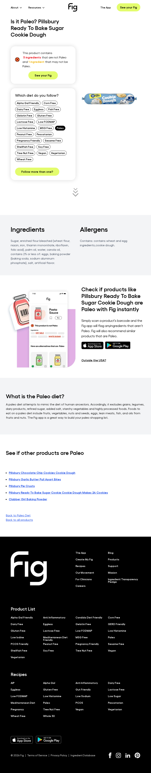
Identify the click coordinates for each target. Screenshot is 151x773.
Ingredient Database (83, 755)
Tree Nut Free (25, 152)
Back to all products (19, 519)
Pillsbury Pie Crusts (22, 486)
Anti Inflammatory (54, 617)
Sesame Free (53, 140)
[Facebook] (110, 755)
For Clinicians (84, 579)
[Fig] (72, 7)
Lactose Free (25, 121)
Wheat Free (24, 159)
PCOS (79, 702)
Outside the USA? (93, 360)
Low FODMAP (46, 121)
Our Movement (85, 572)
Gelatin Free (24, 115)
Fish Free (53, 109)
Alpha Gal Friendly (28, 102)
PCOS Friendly (19, 644)
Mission (112, 572)
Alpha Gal (49, 682)
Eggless (38, 109)
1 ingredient (36, 61)
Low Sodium (83, 696)
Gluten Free (44, 115)
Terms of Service (37, 755)
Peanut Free (24, 134)
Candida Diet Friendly (89, 617)
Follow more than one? (37, 171)
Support (113, 566)
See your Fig (128, 7)
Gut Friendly (83, 689)
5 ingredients (32, 57)
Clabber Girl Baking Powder (28, 499)
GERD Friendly (116, 624)
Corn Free (50, 102)
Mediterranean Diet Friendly (55, 638)
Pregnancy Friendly (28, 140)
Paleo (60, 127)
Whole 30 (49, 716)
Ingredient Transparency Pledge (123, 580)
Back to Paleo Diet (18, 515)
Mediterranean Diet (23, 702)
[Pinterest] (137, 755)
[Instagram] (118, 755)
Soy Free (43, 146)
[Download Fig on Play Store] (48, 740)
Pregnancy (17, 709)
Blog (110, 552)
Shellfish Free (25, 146)
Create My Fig (84, 559)
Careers (80, 585)
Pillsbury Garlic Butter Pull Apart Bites (35, 479)
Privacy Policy (59, 755)
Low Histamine (26, 127)
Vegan (42, 152)
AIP (13, 682)
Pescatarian (44, 134)
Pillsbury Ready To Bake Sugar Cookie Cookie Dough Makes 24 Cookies (58, 492)
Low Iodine (17, 637)
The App (105, 7)
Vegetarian (58, 152)
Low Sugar (114, 696)
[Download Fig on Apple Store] (22, 740)
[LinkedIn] (127, 755)
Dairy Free (23, 109)
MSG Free (46, 127)
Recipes (80, 566)
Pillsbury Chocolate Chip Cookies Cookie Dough (42, 472)
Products (113, 559)
